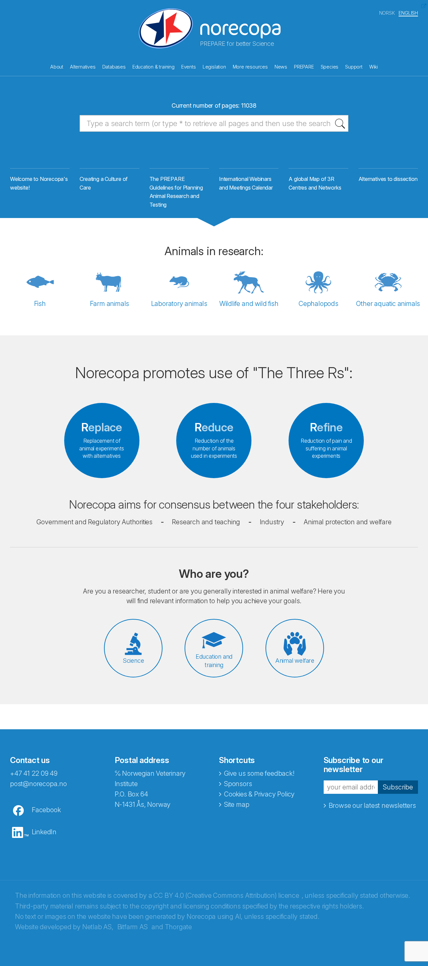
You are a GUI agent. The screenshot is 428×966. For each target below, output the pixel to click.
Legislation (214, 67)
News (281, 67)
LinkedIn (44, 832)
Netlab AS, (97, 927)
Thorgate (178, 927)
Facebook (46, 810)
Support (353, 67)
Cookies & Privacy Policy (259, 794)
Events (188, 67)
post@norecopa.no (38, 784)
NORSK (387, 13)
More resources (250, 67)
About (56, 67)
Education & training (153, 67)
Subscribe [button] (398, 787)
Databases (114, 67)
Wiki (373, 67)
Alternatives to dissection (388, 179)
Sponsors (238, 784)
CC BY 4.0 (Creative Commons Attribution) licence (226, 895)
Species (330, 67)
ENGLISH (408, 13)
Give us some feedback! (259, 773)
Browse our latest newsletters (372, 805)
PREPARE (304, 67)
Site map (236, 804)
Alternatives (83, 67)
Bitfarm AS (132, 927)
